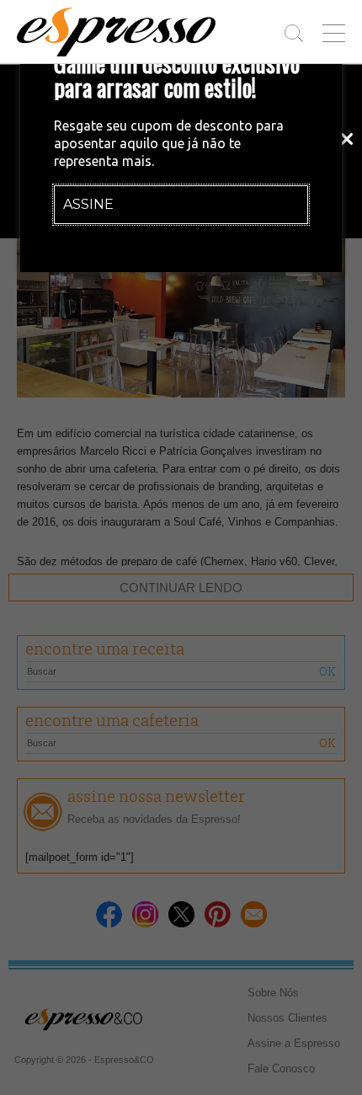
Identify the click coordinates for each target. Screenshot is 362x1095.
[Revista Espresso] (116, 32)
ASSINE (88, 204)
